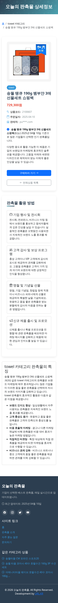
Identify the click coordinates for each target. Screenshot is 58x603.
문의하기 (7, 542)
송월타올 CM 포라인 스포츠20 (22, 558)
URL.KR (39, 593)
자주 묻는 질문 (10, 537)
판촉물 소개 (8, 532)
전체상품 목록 (30, 182)
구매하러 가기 (28, 173)
